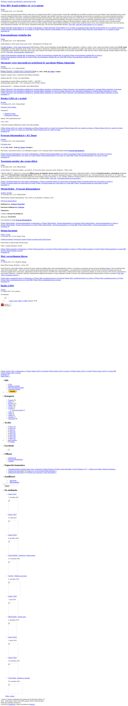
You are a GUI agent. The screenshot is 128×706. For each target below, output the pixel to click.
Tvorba (8, 234)
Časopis (3, 289)
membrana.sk (12, 458)
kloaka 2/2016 (12, 535)
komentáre (14, 482)
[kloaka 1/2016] (13, 615)
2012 (13, 435)
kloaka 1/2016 (12, 596)
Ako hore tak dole (17, 410)
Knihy (10, 402)
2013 (13, 433)
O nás (10, 384)
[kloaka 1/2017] (13, 533)
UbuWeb (11, 461)
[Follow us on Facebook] (9, 450)
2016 (13, 428)
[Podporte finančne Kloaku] (12, 392)
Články (3, 9)
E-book (10, 408)
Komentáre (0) (5, 31)
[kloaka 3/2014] (13, 656)
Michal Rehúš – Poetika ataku (17, 617)
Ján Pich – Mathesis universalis (17, 576)
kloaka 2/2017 (12, 494)
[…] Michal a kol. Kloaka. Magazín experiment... (101, 469)
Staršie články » (5, 376)
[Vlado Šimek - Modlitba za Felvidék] (15, 693)
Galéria (10, 415)
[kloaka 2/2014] (13, 677)
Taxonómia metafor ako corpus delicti (19, 161)
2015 (12, 430)
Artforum (14, 204)
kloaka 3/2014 (12, 637)
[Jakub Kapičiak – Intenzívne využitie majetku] (12, 574)
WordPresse (11, 704)
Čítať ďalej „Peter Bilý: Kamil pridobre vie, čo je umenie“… (86, 24)
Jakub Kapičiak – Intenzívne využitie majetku (21, 555)
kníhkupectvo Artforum (11, 115)
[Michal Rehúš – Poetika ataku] (12, 636)
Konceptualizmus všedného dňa (16, 35)
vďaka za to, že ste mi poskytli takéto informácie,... (42, 471)
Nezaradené (11, 418)
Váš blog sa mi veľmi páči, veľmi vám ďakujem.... (42, 472)
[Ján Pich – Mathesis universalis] (14, 595)
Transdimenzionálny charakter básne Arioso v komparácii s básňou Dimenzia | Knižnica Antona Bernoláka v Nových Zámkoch (46, 469)
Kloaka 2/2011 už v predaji (14, 98)
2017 (13, 426)
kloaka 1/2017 (12, 514)
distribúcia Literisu (9, 113)
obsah (13, 480)
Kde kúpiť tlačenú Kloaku (16, 387)
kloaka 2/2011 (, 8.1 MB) (18, 301)
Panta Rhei (21, 204)
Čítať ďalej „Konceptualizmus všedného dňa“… (20, 52)
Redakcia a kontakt (14, 386)
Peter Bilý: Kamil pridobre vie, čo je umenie (22, 5)
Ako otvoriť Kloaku (14, 389)
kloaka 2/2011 (7, 285)
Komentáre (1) (5, 94)
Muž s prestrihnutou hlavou (14, 256)
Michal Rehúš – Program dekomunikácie (20, 189)
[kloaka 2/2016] (13, 554)
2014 (13, 431)
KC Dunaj (21, 147)
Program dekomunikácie (23, 220)
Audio (10, 413)
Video (10, 412)
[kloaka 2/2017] (13, 513)
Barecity (32, 704)
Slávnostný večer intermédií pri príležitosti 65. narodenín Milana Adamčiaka (38, 63)
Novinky (3, 66)
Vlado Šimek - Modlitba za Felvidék (19, 678)
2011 (13, 437)
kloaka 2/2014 (12, 657)
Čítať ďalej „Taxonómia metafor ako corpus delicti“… (66, 178)
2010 (13, 438)
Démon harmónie (9, 230)
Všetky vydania (9, 696)
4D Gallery (51, 71)
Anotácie (3, 193)
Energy (108, 268)
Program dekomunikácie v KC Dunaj (19, 135)
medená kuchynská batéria (16, 471)
